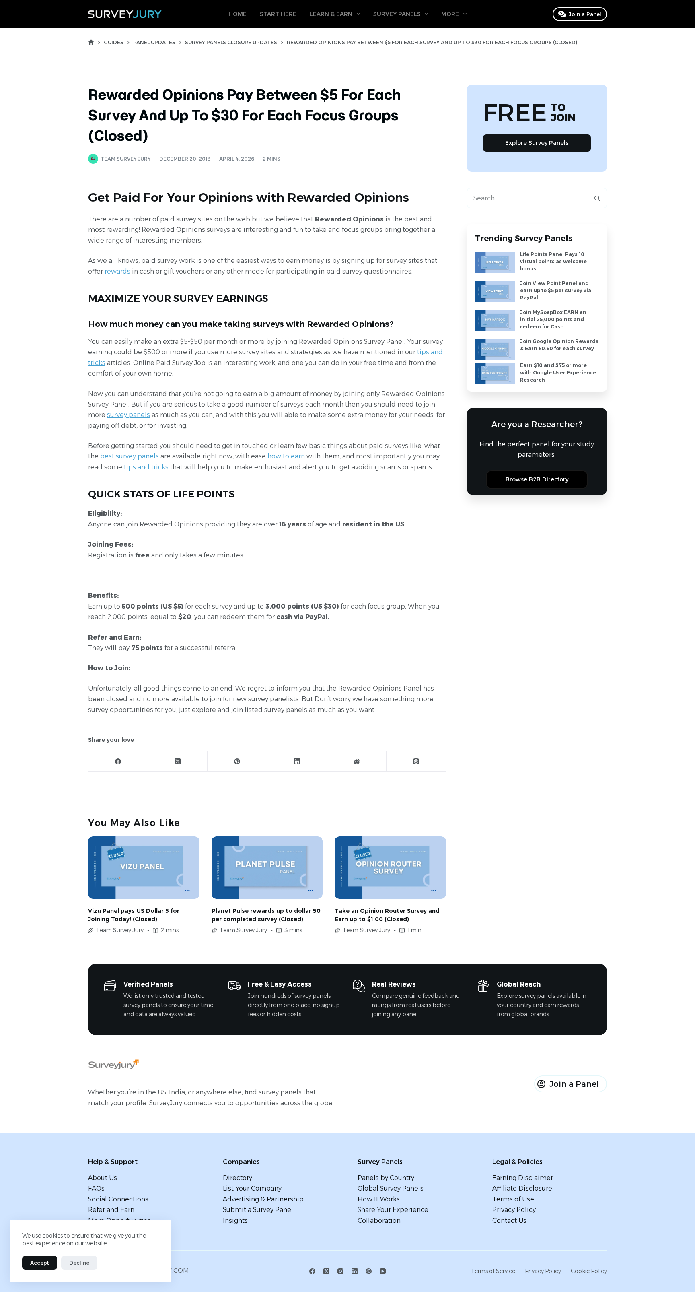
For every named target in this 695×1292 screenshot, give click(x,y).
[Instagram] (340, 1271)
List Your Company (252, 1188)
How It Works (379, 1199)
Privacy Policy (514, 1210)
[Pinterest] (237, 761)
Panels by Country (386, 1178)
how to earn (286, 456)
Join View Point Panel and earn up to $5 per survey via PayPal (555, 290)
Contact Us (509, 1220)
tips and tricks (146, 467)
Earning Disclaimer (522, 1178)
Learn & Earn (331, 14)
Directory (237, 1178)
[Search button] (597, 198)
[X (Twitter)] (178, 761)
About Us (102, 1178)
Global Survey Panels (391, 1188)
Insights (235, 1220)
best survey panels (129, 456)
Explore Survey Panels (536, 143)
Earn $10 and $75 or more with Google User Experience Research (558, 372)
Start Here (278, 14)
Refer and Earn (111, 1210)
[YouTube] (383, 1271)
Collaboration (379, 1220)
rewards (117, 271)
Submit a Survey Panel (258, 1210)
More (450, 14)
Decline (79, 1262)
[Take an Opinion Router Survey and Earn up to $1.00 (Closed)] (390, 867)
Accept (39, 1262)
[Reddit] (357, 761)
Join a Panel (585, 14)
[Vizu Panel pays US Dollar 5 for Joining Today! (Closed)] (143, 867)
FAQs (96, 1188)
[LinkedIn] (297, 761)
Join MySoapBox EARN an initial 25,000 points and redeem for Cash (553, 319)
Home (237, 14)
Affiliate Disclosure (522, 1188)
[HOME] (91, 42)
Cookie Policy (589, 1271)
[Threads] (416, 761)
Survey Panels (397, 14)
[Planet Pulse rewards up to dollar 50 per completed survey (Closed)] (267, 867)
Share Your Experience (393, 1210)
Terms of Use (513, 1199)
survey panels (128, 415)
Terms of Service (493, 1271)
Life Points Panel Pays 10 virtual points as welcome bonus (553, 261)
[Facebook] (118, 761)
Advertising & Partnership (263, 1199)
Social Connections (118, 1199)
